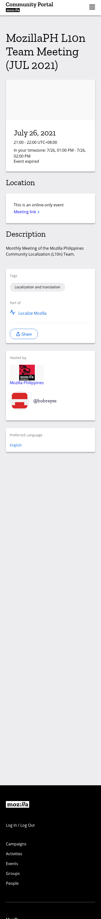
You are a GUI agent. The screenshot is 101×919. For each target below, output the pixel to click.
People (12, 883)
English (16, 445)
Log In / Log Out (20, 825)
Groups (13, 873)
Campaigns (16, 844)
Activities (14, 853)
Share (26, 334)
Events (12, 863)
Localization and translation (37, 287)
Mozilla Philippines (27, 382)
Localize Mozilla (32, 313)
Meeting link (25, 211)
